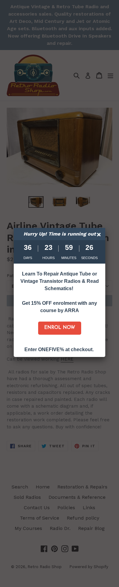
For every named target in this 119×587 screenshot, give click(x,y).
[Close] (99, 235)
